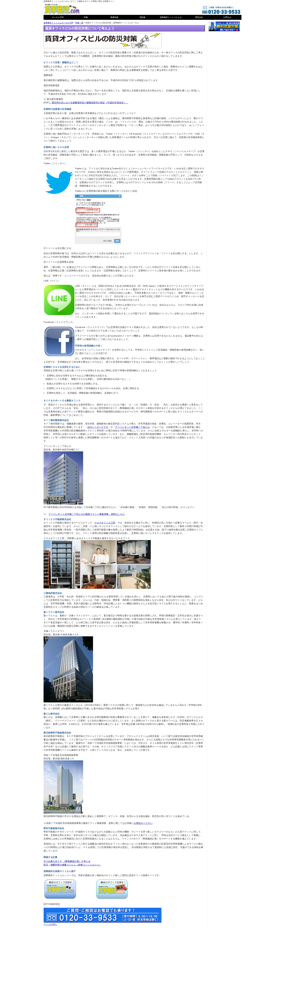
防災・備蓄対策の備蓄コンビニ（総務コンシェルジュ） (72, 864)
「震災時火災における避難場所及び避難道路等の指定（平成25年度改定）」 (88, 102)
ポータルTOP (58, 17)
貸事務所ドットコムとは (171, 17)
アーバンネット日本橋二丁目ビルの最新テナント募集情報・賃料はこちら (86, 514)
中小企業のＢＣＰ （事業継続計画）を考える (67, 861)
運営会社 (199, 17)
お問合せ (227, 17)
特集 (86, 17)
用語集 (142, 17)
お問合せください (143, 823)
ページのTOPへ (50, 924)
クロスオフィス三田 (104, 522)
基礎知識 (114, 17)
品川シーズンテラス (97, 427)
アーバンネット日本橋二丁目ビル (132, 427)
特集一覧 (79, 23)
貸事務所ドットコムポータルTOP (58, 23)
